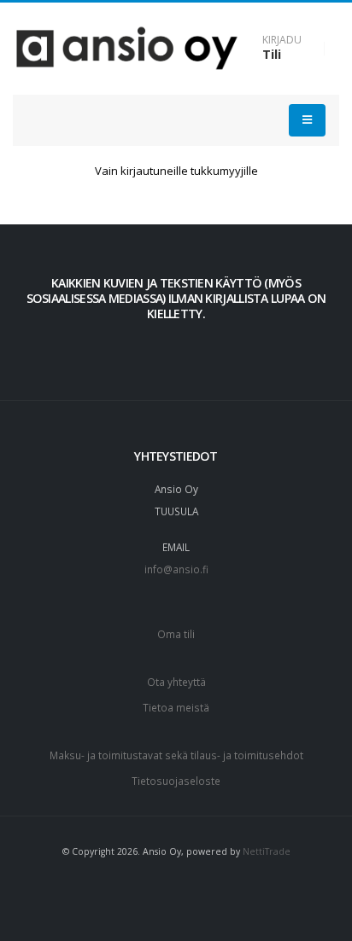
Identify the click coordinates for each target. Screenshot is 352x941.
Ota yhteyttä (176, 681)
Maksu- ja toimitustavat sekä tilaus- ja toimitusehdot (176, 755)
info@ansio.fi (176, 569)
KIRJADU (282, 40)
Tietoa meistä (176, 707)
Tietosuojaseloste (176, 780)
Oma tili (176, 634)
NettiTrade (266, 851)
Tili (271, 54)
